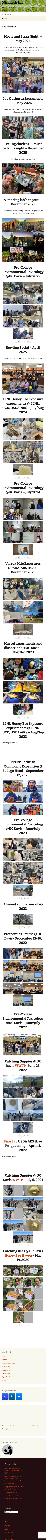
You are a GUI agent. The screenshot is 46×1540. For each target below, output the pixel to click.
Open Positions (7, 1377)
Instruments (6, 1370)
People (4, 1360)
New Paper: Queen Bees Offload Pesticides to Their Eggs (13, 1470)
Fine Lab (10, 1141)
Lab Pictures (6, 1373)
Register (7, 1526)
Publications (6, 1367)
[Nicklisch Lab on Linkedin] (12, 1396)
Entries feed (8, 1532)
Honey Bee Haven (18, 1255)
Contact (4, 1380)
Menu (4, 18)
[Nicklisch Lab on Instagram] (5, 1396)
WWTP (20, 1066)
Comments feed (9, 1536)
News (4, 1356)
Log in (6, 1529)
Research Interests (8, 1363)
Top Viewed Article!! (11, 1492)
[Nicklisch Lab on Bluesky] (19, 1396)
